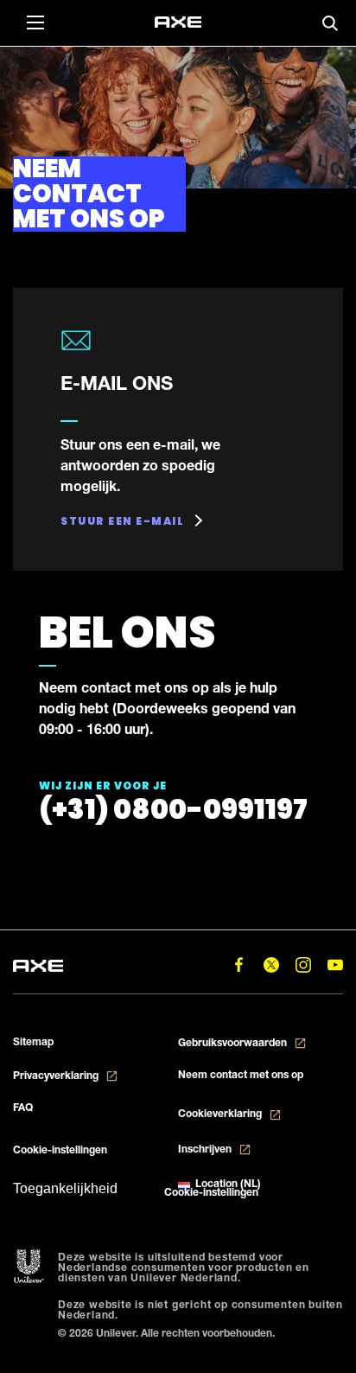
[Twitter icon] (271, 964)
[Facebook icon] (239, 964)
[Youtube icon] (335, 964)
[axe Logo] (178, 22)
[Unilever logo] (29, 1267)
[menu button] (34, 21)
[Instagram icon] (303, 964)
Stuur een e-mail (122, 521)
